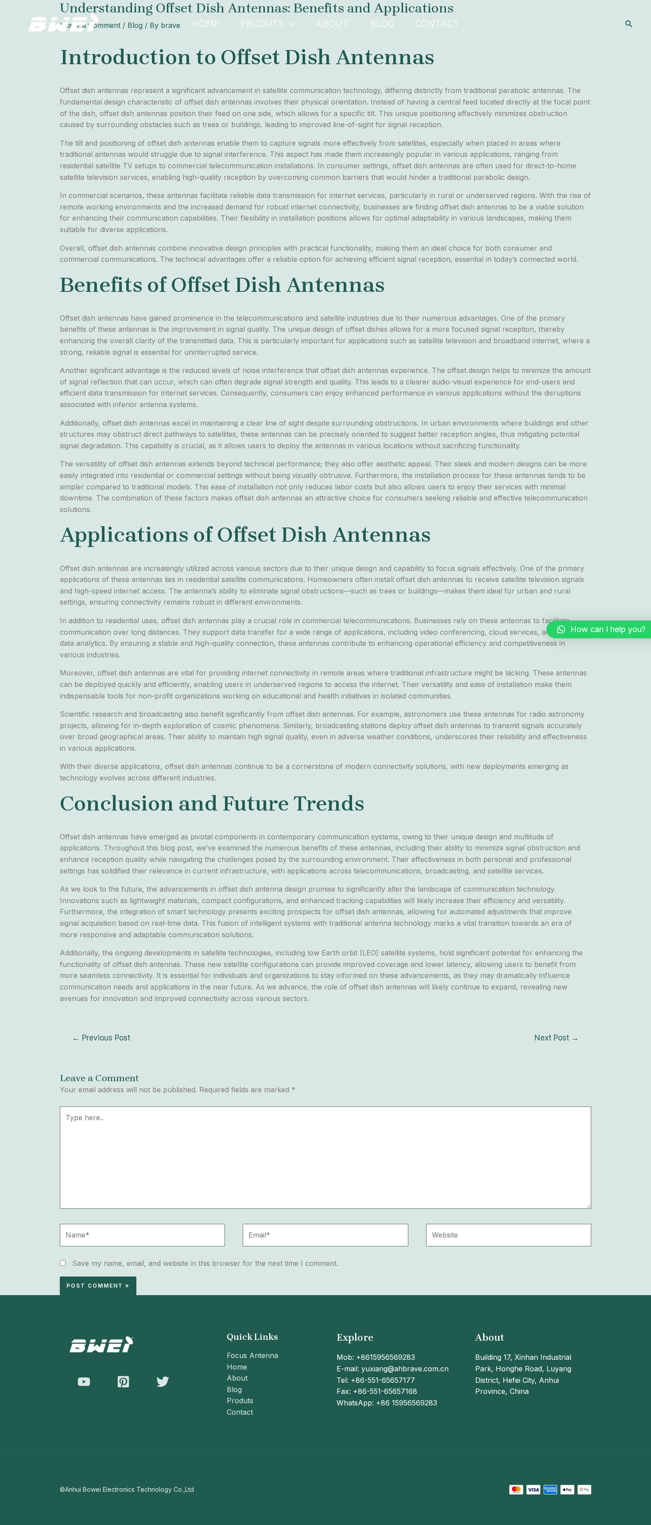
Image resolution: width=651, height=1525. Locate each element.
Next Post (557, 1037)
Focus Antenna (252, 1355)
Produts (262, 24)
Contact (437, 24)
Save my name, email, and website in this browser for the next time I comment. (205, 1263)
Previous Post (101, 1037)
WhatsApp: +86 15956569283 (387, 1402)
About (332, 24)
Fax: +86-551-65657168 (377, 1391)
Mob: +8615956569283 (376, 1357)
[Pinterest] (123, 1381)
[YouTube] (83, 1381)
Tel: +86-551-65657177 (376, 1380)
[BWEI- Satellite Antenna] (62, 23)
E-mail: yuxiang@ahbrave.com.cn (393, 1368)
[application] (289, 24)
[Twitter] (162, 1381)
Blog (382, 24)
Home (205, 24)
